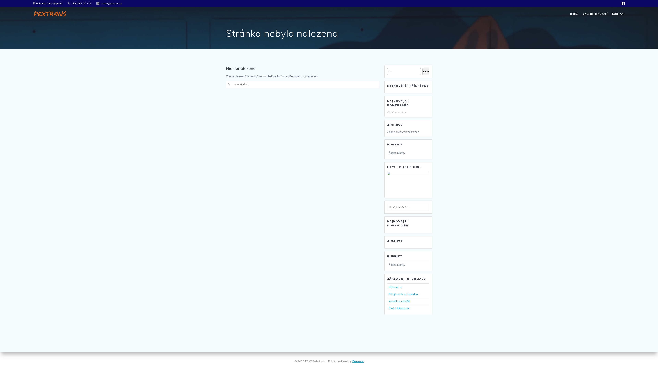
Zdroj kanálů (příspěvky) (403, 294)
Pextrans (358, 361)
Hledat (426, 71)
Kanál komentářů (399, 301)
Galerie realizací (595, 13)
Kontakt (618, 13)
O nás (574, 13)
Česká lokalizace (399, 308)
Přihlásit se (395, 287)
